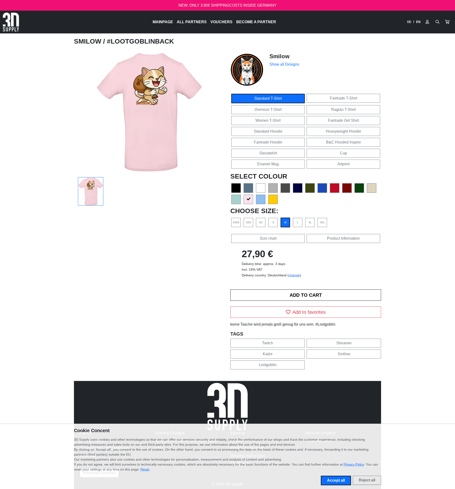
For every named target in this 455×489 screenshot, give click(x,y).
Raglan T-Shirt (343, 110)
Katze (268, 354)
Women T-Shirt (268, 120)
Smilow (88, 41)
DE (409, 22)
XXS (248, 222)
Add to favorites (309, 312)
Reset (145, 469)
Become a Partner (256, 22)
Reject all (367, 480)
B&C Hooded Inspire (343, 142)
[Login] (427, 22)
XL (310, 222)
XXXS (236, 222)
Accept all (336, 480)
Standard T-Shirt (268, 98)
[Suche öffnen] (437, 22)
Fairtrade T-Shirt (343, 98)
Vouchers (221, 22)
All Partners (192, 22)
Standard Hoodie (268, 131)
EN (418, 22)
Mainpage (163, 22)
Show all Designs (284, 64)
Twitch (267, 343)
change (294, 275)
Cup (343, 153)
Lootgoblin (268, 365)
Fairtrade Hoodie (268, 142)
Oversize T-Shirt (268, 110)
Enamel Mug (268, 164)
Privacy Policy (354, 464)
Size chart (268, 238)
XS (260, 222)
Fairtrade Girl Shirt (343, 120)
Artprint (343, 164)
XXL (322, 222)
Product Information (343, 238)
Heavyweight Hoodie (343, 131)
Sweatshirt (268, 153)
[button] (447, 22)
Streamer (344, 343)
